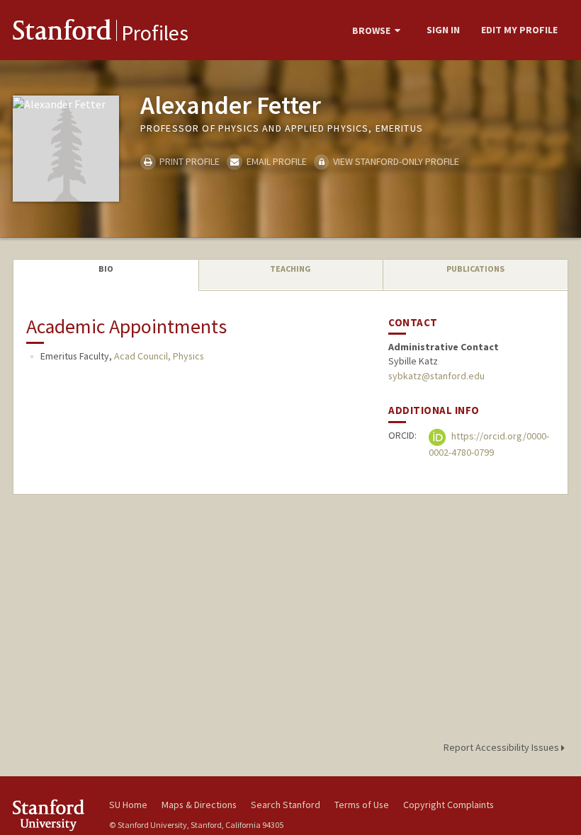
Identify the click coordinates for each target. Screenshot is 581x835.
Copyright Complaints (448, 804)
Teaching (290, 268)
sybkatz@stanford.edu (436, 375)
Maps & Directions (199, 804)
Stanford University (52, 814)
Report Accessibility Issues (502, 747)
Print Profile (188, 161)
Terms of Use (361, 804)
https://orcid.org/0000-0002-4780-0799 (489, 444)
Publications (475, 268)
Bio (105, 268)
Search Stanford (285, 804)
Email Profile (275, 161)
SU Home (128, 804)
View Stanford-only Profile (395, 161)
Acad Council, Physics (159, 356)
